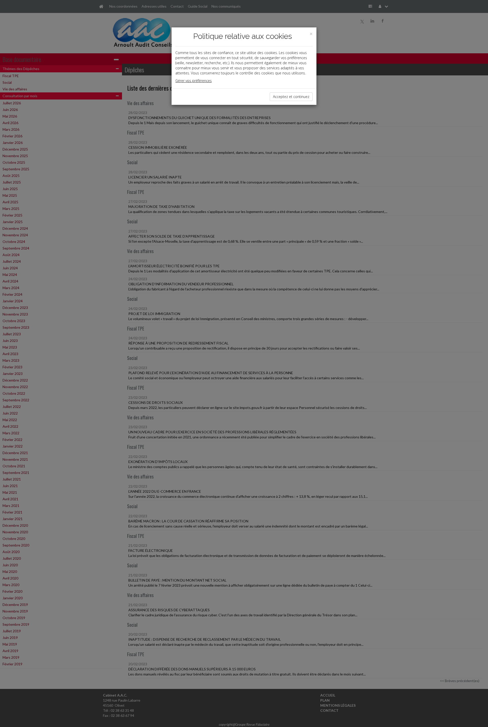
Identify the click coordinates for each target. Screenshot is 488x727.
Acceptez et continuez (291, 96)
